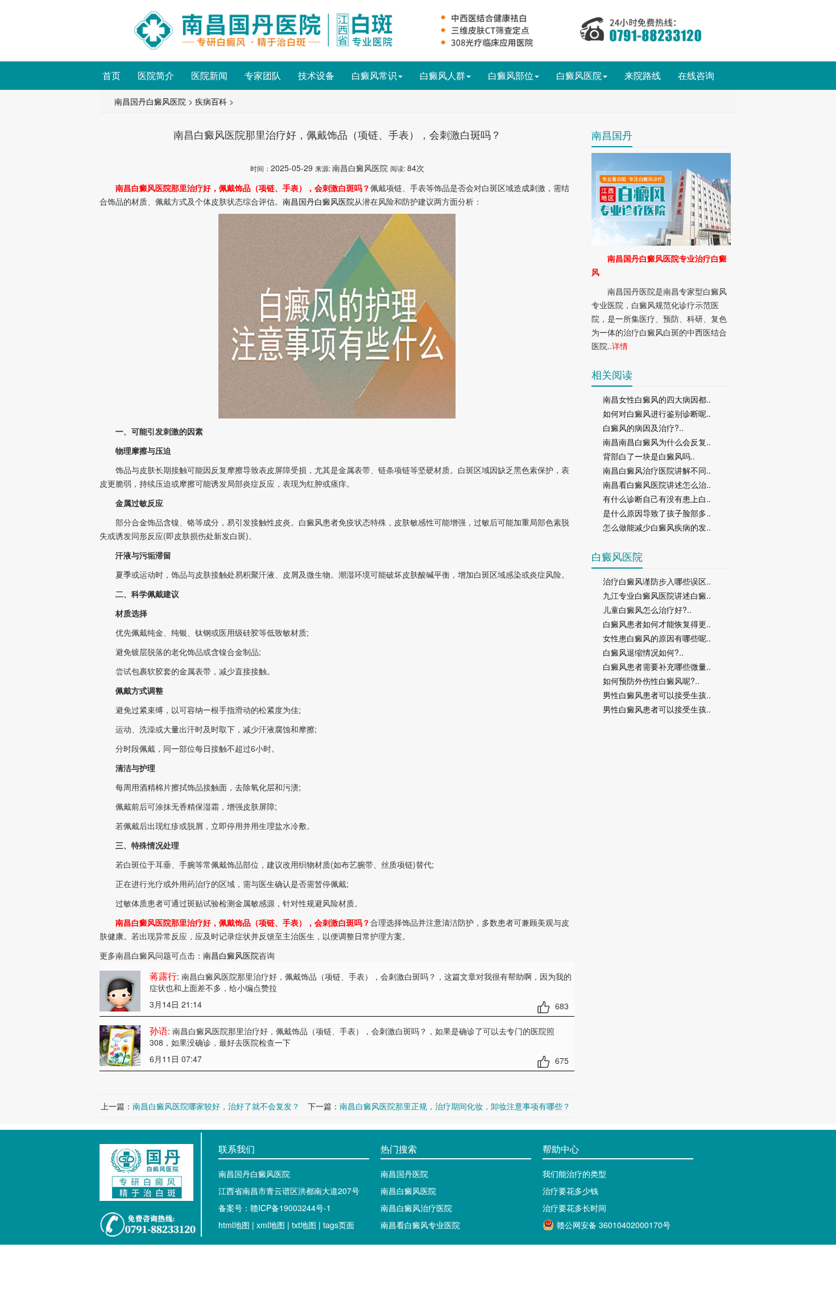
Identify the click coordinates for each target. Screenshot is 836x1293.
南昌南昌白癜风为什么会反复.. (657, 441)
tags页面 (338, 1224)
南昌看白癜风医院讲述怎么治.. (657, 484)
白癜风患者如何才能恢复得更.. (657, 623)
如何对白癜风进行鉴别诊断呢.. (657, 413)
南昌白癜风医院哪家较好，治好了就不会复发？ (216, 1106)
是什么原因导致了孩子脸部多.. (657, 513)
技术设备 (316, 75)
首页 (111, 75)
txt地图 (304, 1224)
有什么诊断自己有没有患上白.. (657, 498)
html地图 (234, 1224)
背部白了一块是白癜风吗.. (649, 456)
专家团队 (263, 75)
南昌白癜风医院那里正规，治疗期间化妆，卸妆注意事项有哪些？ (455, 1106)
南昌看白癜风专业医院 (420, 1224)
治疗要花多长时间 (574, 1207)
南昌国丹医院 (404, 1173)
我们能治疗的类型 (574, 1173)
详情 (620, 345)
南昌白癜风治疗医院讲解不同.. (657, 470)
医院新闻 (209, 75)
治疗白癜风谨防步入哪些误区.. (657, 581)
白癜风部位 (510, 75)
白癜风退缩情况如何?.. (643, 652)
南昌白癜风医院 (231, 955)
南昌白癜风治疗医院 (416, 1207)
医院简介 (156, 75)
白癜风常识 (374, 75)
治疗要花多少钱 (570, 1190)
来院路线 (642, 75)
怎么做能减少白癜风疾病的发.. (657, 527)
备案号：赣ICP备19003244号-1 (274, 1207)
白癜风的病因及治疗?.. (643, 427)
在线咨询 (696, 75)
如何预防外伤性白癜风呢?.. (651, 680)
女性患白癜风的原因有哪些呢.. (657, 638)
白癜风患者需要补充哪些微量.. (657, 666)
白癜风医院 (579, 75)
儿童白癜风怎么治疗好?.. (647, 609)
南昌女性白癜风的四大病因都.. (657, 399)
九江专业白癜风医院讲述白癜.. (657, 595)
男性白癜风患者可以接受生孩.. (657, 695)
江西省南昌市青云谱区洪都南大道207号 (288, 1190)
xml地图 (270, 1224)
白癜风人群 (442, 75)
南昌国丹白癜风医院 (150, 101)
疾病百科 (211, 101)
